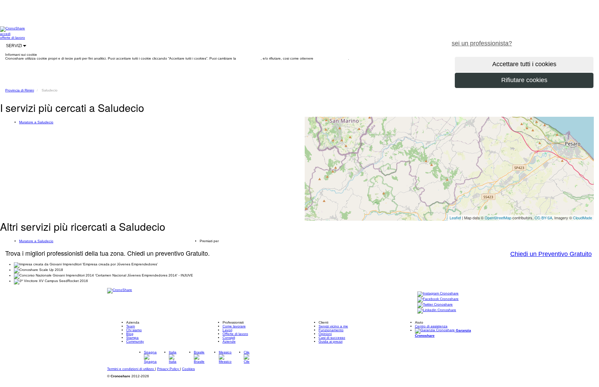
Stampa (132, 338)
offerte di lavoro (12, 37)
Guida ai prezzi (330, 341)
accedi (5, 34)
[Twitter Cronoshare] (435, 305)
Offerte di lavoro (235, 334)
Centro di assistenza (431, 326)
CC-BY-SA (543, 217)
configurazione (249, 58)
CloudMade (582, 217)
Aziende (229, 341)
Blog (129, 334)
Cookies (188, 369)
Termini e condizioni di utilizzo (131, 369)
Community (135, 341)
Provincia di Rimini (19, 90)
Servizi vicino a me (333, 326)
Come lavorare (234, 326)
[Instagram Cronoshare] (438, 294)
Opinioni (325, 334)
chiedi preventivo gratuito (558, 39)
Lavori (227, 330)
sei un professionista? (482, 43)
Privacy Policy (168, 369)
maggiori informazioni (331, 58)
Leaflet (455, 217)
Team (130, 326)
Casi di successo (332, 338)
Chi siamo (134, 330)
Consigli (229, 338)
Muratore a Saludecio (36, 122)
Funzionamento (331, 330)
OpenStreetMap (498, 217)
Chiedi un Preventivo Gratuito (551, 253)
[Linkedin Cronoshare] (436, 310)
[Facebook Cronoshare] (438, 299)
